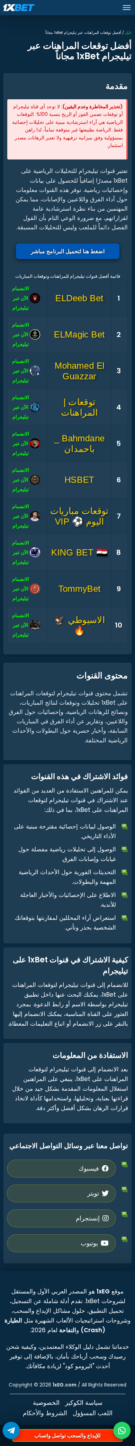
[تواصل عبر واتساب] (121, 1430)
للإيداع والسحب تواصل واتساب (67, 1435)
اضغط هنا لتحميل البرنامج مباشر (68, 251)
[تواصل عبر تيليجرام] (11, 1430)
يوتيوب (89, 1243)
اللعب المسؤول (92, 1413)
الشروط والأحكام (45, 1413)
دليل (128, 32)
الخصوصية (46, 1402)
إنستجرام (88, 1218)
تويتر (93, 1193)
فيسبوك (89, 1168)
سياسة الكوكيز (83, 1402)
